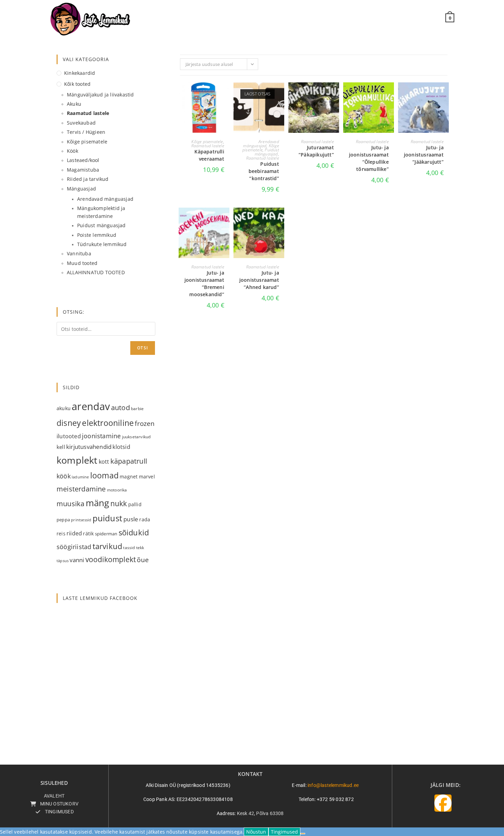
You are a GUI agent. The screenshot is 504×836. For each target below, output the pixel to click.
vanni (77, 560)
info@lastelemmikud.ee (333, 785)
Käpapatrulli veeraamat (209, 155)
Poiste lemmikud (96, 235)
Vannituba (79, 253)
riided (74, 533)
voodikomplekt (110, 559)
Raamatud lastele (207, 146)
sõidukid (134, 532)
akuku (64, 408)
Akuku (74, 104)
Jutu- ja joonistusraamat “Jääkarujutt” (424, 154)
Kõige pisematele (207, 141)
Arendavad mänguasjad (261, 144)
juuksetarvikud (136, 437)
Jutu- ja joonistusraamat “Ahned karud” (259, 279)
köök (64, 476)
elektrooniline (108, 422)
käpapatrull (128, 461)
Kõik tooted (77, 84)
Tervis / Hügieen (86, 132)
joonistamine (101, 435)
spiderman (106, 534)
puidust (107, 518)
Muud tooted (82, 263)
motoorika (117, 490)
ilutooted (69, 436)
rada (144, 519)
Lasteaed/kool (83, 160)
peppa (63, 519)
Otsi (142, 348)
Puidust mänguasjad (267, 152)
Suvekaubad (81, 122)
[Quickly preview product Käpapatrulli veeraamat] (226, 94)
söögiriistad (74, 546)
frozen (145, 423)
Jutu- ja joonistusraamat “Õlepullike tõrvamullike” (369, 158)
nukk (118, 503)
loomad (104, 475)
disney (69, 422)
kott (104, 461)
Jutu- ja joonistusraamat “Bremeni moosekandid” (204, 283)
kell (61, 446)
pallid (135, 504)
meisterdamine (81, 489)
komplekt (77, 460)
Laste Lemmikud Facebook (100, 598)
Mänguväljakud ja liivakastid (100, 94)
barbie (137, 408)
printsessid (81, 519)
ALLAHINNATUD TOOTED (96, 272)
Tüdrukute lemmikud (102, 244)
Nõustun (256, 831)
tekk (140, 547)
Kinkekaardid (79, 73)
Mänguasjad (81, 188)
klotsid (121, 447)
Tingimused (284, 831)
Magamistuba (83, 169)
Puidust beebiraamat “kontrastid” (264, 171)
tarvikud (107, 546)
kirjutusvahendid (88, 447)
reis (61, 533)
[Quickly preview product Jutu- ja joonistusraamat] (390, 94)
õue (143, 559)
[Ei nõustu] (302, 833)
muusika (70, 503)
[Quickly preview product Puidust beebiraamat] (281, 94)
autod (120, 407)
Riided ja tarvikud (88, 179)
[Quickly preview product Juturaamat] (336, 94)
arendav (91, 406)
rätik (88, 533)
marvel (147, 477)
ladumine (80, 477)
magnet (128, 476)
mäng (97, 503)
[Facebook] (443, 803)
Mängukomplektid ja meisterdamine (101, 212)
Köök (72, 151)
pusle (130, 519)
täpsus (63, 560)
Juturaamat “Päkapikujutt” (316, 151)
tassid (129, 547)
